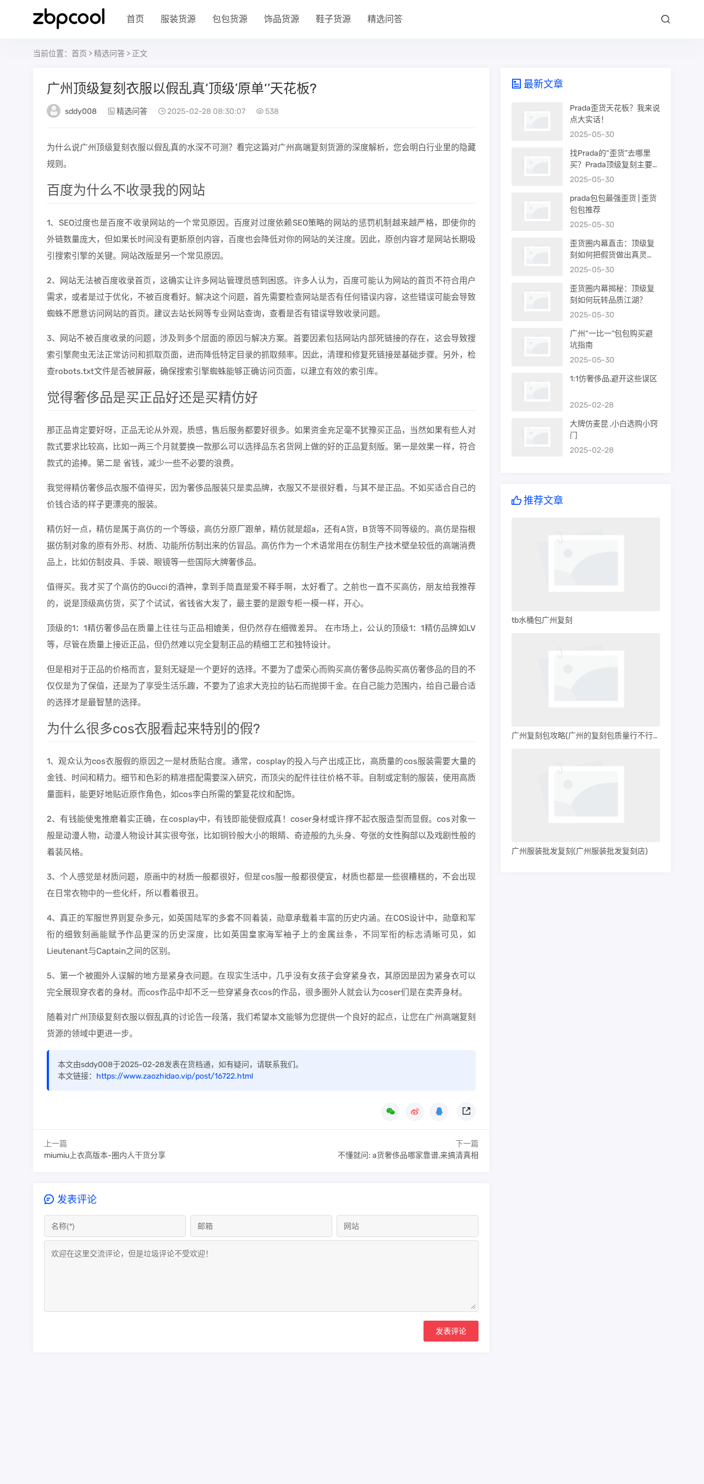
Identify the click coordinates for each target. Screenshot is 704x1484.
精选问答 (385, 19)
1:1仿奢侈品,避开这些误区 (613, 378)
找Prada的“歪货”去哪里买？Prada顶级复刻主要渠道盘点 (615, 165)
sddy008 (81, 111)
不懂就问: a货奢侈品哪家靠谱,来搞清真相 (408, 1155)
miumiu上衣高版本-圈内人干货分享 (105, 1155)
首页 (135, 19)
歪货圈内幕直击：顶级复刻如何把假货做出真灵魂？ (612, 255)
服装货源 (178, 19)
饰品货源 (281, 19)
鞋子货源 (333, 19)
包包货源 (230, 19)
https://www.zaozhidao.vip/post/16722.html (174, 1076)
